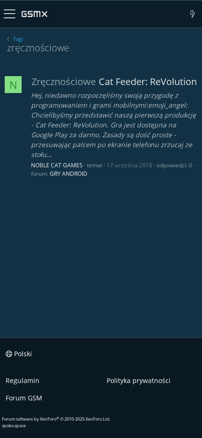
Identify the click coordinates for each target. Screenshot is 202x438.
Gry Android (68, 174)
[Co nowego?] (193, 14)
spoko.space (14, 425)
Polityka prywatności (139, 380)
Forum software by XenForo (56, 419)
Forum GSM (24, 397)
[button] (9, 14)
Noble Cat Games (57, 165)
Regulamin (22, 380)
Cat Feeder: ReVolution (114, 81)
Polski (22, 353)
